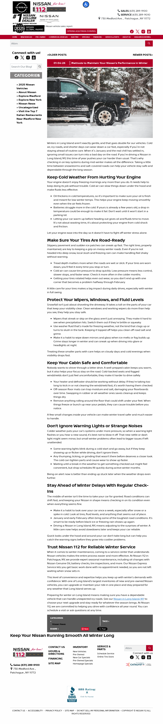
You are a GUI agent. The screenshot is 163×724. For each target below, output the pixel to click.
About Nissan (27, 92)
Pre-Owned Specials (83, 660)
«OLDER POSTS (57, 54)
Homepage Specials (83, 663)
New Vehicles (79, 651)
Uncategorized (28, 107)
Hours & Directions (56, 652)
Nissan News (27, 103)
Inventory (80, 647)
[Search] (149, 43)
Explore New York (30, 99)
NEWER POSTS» (143, 54)
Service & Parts (104, 648)
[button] (86, 4)
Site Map (54, 663)
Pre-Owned (78, 654)
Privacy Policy (54, 710)
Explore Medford (30, 96)
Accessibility (35, 710)
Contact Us (56, 647)
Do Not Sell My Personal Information (98, 710)
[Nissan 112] (39, 7)
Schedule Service (105, 653)
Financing (55, 658)
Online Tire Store (105, 656)
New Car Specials (81, 657)
